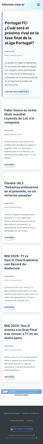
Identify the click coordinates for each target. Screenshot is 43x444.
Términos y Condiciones (30, 413)
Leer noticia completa (17, 92)
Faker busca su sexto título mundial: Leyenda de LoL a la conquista (20, 116)
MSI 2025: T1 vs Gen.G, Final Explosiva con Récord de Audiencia (21, 262)
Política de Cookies (17, 420)
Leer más (9, 165)
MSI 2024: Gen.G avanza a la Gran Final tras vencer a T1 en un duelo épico (21, 332)
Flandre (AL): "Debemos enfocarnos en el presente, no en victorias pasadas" (21, 189)
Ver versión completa (21, 429)
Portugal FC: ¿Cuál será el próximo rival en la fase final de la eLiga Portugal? (22, 33)
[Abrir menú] (38, 4)
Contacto (30, 420)
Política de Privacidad (11, 413)
